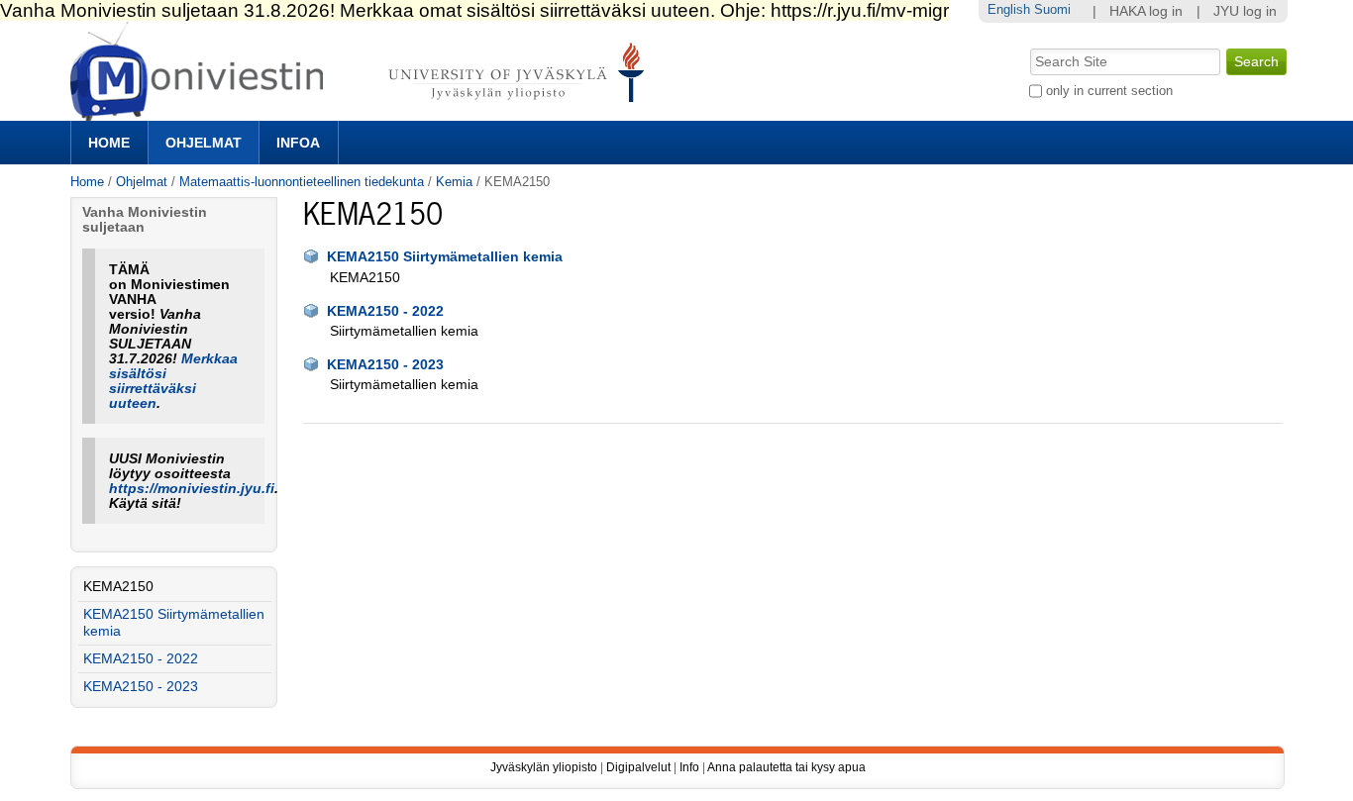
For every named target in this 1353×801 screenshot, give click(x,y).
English (1009, 9)
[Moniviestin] (363, 112)
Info (689, 767)
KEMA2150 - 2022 (385, 311)
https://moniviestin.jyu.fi (191, 488)
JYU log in (1245, 11)
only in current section (1109, 90)
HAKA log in (1146, 11)
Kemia (454, 181)
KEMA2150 (118, 586)
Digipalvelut (638, 767)
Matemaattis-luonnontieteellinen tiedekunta (301, 181)
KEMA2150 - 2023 (385, 364)
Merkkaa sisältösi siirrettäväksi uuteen (173, 381)
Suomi (1052, 9)
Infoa (298, 142)
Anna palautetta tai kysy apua (786, 767)
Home (109, 142)
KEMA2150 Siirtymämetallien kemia (445, 257)
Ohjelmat (203, 142)
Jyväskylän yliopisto (543, 767)
